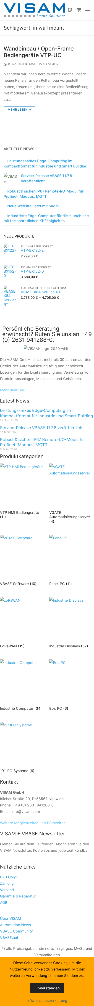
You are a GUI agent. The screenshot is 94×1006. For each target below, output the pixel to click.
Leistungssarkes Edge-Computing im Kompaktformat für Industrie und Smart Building (45, 163)
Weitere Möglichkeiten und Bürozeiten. (33, 823)
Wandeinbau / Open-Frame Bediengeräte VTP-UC (39, 51)
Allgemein (50, 64)
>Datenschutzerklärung (47, 1000)
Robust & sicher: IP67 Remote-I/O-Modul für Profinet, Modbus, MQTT (44, 193)
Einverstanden (47, 988)
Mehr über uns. (13, 390)
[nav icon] (87, 10)
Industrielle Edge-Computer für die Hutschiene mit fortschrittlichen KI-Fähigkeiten (46, 218)
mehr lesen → (19, 109)
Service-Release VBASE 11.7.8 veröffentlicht (46, 178)
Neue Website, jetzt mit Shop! (33, 206)
